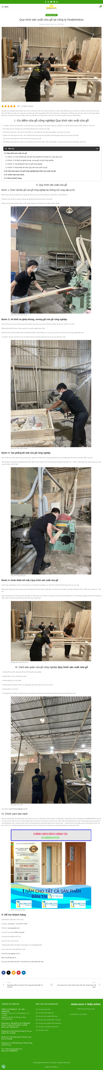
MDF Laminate (19, 932)
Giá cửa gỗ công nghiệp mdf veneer (47, 1026)
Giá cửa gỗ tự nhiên (42, 1030)
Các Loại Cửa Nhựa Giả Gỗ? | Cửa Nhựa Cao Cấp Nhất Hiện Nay (22, 961)
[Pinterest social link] (54, 1)
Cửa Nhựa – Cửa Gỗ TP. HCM (17, 924)
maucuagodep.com (13, 928)
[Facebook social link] (45, 1)
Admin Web (49, 24)
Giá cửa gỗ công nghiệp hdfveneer (47, 1016)
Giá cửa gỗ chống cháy (43, 1009)
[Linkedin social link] (57, 1)
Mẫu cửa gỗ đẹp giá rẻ (9, 957)
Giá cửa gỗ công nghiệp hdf (45, 1013)
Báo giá (49, 15)
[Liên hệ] (3, 1066)
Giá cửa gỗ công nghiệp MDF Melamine (48, 1023)
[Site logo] (51, 7)
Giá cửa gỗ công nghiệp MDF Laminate (48, 1020)
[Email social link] (51, 1)
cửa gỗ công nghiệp (46, 667)
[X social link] (48, 1)
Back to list (51, 985)
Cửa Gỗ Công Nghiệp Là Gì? (18, 809)
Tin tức (54, 15)
